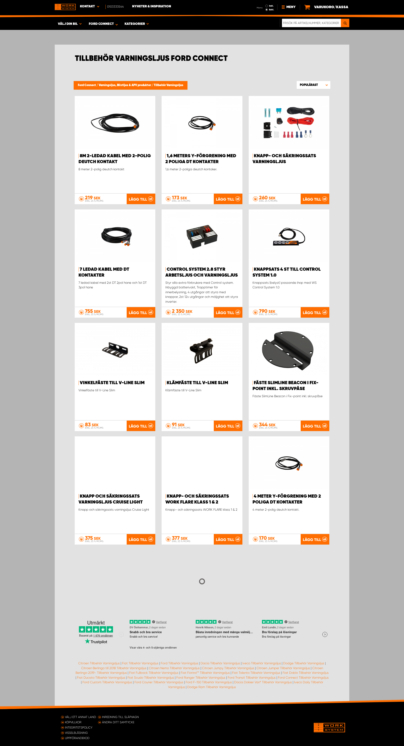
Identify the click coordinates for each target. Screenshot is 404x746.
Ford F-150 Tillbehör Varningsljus (209, 682)
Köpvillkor (73, 722)
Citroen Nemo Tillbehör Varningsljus (174, 668)
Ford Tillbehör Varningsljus (179, 663)
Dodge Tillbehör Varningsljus (303, 663)
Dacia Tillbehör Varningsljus (220, 663)
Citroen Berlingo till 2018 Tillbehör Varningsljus (113, 668)
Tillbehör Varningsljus (168, 85)
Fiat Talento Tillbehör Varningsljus (256, 673)
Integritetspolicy (78, 727)
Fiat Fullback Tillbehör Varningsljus (153, 673)
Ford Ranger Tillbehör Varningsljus (200, 677)
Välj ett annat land (80, 717)
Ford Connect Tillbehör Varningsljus (303, 677)
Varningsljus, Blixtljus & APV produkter (125, 85)
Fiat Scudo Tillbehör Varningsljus (151, 677)
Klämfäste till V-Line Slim (197, 383)
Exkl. (271, 10)
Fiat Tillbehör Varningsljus (140, 663)
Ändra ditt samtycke (118, 722)
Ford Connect (87, 85)
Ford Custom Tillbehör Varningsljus (107, 682)
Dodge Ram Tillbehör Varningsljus (211, 687)
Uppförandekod (77, 738)
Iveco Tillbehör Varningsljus (261, 663)
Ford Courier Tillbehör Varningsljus (158, 682)
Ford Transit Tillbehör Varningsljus (252, 677)
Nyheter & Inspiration (151, 6)
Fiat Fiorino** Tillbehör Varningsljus (205, 673)
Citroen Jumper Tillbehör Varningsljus (283, 668)
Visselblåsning (76, 732)
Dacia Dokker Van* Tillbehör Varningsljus (263, 682)
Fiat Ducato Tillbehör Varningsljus (101, 677)
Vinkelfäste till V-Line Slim (112, 383)
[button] (313, 85)
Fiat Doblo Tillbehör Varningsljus (306, 673)
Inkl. (271, 6)
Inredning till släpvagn (120, 717)
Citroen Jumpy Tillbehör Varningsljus (228, 668)
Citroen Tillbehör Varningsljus (99, 663)
